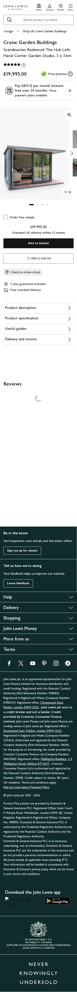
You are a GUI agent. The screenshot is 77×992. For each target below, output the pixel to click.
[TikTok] (67, 665)
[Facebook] (9, 665)
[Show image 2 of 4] (72, 153)
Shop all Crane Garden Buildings (45, 31)
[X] (21, 665)
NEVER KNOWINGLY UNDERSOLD (38, 973)
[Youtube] (32, 665)
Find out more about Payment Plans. (26, 787)
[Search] (9, 20)
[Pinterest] (44, 665)
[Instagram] (56, 665)
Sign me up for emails (22, 550)
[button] (70, 6)
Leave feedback (18, 583)
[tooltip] (70, 73)
